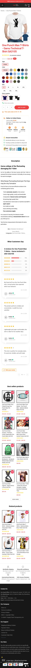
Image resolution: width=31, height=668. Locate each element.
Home (2, 11)
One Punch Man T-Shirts (13, 11)
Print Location (6, 93)
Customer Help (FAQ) (6, 635)
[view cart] (29, 5)
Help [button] (28, 665)
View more (15, 499)
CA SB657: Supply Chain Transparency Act (12, 617)
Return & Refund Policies (7, 630)
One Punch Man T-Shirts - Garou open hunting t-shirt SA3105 (8, 552)
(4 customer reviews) (15, 55)
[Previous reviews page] (19, 374)
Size (3, 84)
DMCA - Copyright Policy (7, 615)
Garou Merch (15, 231)
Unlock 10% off (3, 660)
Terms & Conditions (6, 610)
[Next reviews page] (27, 374)
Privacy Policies (5, 612)
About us (3, 607)
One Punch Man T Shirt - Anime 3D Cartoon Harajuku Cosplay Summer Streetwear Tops (23, 487)
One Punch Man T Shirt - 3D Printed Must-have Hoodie (23, 552)
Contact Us (4, 632)
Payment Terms (5, 627)
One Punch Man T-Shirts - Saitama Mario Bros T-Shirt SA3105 (22, 526)
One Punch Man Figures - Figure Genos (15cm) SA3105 (8, 485)
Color (3, 67)
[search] (26, 5)
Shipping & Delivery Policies (8, 625)
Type (3, 61)
